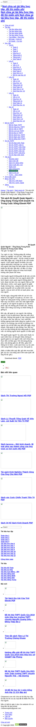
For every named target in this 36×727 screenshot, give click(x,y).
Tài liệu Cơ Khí (7, 570)
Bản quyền (9, 719)
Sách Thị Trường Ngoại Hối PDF (16, 395)
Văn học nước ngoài (16, 183)
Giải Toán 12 (17, 117)
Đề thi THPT (9, 123)
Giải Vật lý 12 (18, 119)
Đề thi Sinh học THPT (17, 135)
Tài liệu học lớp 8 (8, 548)
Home (3, 190)
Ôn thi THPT (9, 141)
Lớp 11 (11, 93)
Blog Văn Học (10, 179)
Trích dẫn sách (10, 177)
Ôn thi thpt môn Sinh (16, 155)
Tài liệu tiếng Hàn (15, 31)
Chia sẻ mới (9, 25)
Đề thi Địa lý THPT (16, 133)
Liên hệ (7, 717)
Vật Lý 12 (16, 111)
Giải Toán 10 (17, 87)
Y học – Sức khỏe (15, 175)
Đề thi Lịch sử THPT (16, 131)
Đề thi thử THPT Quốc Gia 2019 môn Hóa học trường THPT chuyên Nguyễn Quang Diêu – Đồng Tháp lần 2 (20, 618)
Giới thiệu (8, 715)
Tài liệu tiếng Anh (15, 29)
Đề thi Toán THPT (15, 125)
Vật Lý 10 (16, 81)
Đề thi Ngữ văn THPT (17, 137)
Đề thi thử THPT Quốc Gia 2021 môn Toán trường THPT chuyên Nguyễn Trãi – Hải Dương (20, 673)
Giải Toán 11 (17, 103)
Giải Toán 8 (17, 59)
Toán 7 (15, 49)
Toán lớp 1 (5, 536)
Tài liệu (7, 27)
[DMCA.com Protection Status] (21, 725)
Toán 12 (16, 109)
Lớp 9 (11, 61)
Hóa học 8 (16, 53)
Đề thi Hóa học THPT (17, 127)
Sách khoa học (14, 169)
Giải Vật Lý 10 (18, 89)
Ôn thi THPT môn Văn (17, 149)
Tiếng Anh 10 (17, 85)
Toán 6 (15, 47)
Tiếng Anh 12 (17, 115)
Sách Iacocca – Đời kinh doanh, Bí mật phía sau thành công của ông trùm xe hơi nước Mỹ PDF (17, 446)
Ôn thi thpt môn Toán (16, 143)
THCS (11, 45)
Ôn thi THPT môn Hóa (17, 147)
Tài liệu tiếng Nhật (15, 33)
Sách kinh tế (13, 171)
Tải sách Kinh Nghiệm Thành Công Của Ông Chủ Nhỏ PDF (17, 473)
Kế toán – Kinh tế (15, 39)
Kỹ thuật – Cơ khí (15, 41)
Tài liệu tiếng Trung (16, 35)
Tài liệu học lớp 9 (8, 550)
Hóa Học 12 (17, 113)
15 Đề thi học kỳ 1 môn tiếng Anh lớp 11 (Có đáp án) (18, 691)
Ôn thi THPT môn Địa (17, 153)
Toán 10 (16, 79)
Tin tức (11, 187)
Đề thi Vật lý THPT (16, 129)
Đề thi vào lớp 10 (19, 75)
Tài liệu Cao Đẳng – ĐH (10, 572)
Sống (7, 185)
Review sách (13, 159)
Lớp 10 (11, 77)
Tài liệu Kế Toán (7, 568)
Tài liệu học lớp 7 (8, 546)
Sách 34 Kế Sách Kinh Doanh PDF (17, 523)
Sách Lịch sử (14, 173)
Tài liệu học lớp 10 (8, 552)
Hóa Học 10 (17, 83)
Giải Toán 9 (17, 71)
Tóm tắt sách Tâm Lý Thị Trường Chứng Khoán (16, 637)
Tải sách (8, 157)
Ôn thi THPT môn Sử (16, 151)
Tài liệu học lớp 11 (8, 554)
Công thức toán (7, 559)
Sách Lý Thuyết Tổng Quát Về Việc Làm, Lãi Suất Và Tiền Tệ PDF (17, 420)
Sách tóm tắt (13, 161)
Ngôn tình (12, 167)
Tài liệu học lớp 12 (8, 556)
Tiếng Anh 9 (17, 69)
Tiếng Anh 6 (17, 55)
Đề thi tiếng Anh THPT (17, 139)
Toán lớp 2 (5, 538)
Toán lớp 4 (5, 542)
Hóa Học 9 (17, 67)
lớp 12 (11, 107)
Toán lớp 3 (5, 540)
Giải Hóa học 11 (19, 105)
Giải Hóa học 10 (19, 91)
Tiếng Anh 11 (17, 101)
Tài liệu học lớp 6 (8, 544)
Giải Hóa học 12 (19, 121)
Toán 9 (15, 63)
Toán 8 (15, 51)
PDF (19, 358)
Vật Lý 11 (16, 97)
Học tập (8, 43)
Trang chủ (8, 713)
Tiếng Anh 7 (17, 57)
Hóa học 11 (17, 99)
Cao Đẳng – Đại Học (16, 37)
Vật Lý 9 (16, 65)
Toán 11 (15, 95)
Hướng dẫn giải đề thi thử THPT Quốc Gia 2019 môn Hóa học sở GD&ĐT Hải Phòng (20, 654)
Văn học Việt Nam (15, 181)
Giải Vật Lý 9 (17, 73)
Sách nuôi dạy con (16, 165)
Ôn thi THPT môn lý (16, 145)
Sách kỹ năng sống (16, 163)
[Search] (1, 2)
